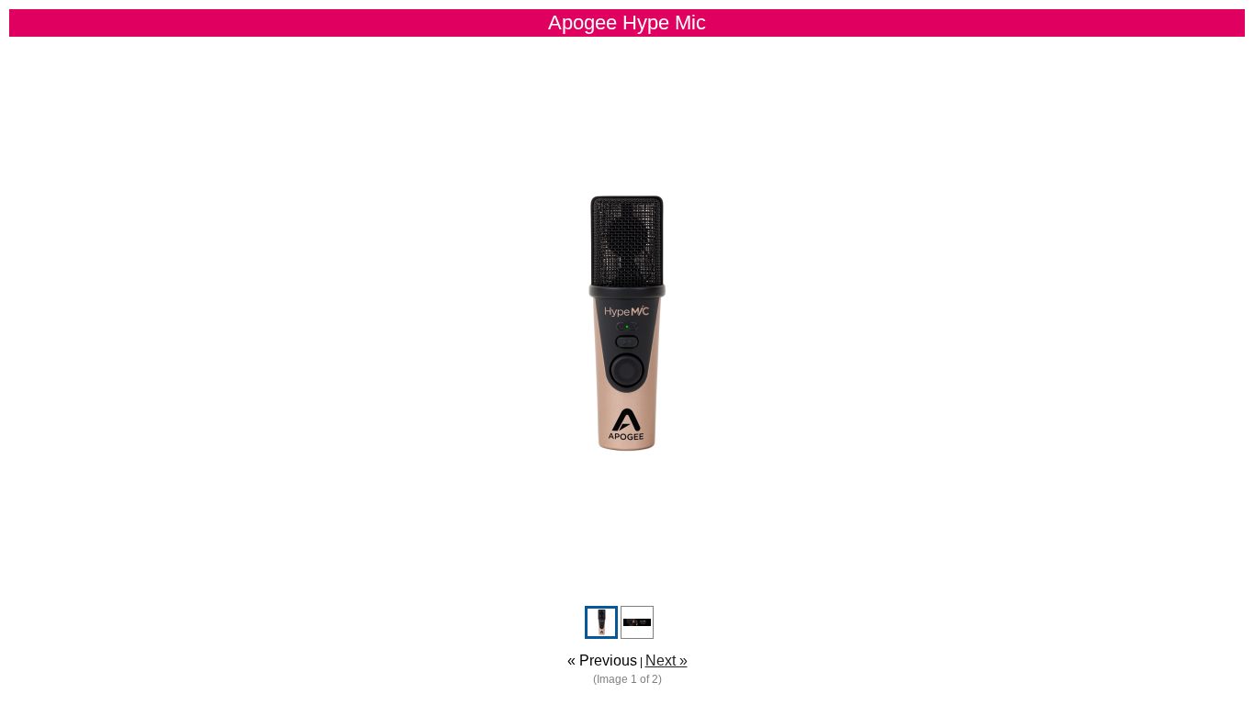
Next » (666, 660)
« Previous (602, 660)
